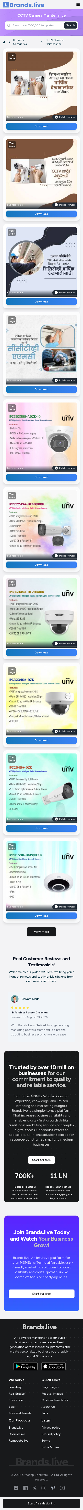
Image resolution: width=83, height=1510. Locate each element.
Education (16, 1400)
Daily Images (50, 1387)
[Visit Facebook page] (18, 1488)
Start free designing (41, 1503)
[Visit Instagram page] (46, 1488)
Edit (33, 85)
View (48, 85)
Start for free (41, 1160)
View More (41, 932)
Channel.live (17, 1434)
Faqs (45, 1413)
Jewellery (15, 1387)
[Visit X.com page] (37, 1488)
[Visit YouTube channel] (64, 1488)
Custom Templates (55, 1400)
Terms (46, 1440)
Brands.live (39, 1327)
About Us (48, 1406)
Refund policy (51, 1434)
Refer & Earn (50, 1447)
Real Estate (17, 1393)
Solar (12, 1406)
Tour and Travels (20, 1413)
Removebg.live (19, 1440)
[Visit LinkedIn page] (27, 1488)
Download (41, 126)
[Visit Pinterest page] (55, 1488)
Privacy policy (51, 1427)
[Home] (23, 5)
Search (70, 25)
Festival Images (52, 1393)
